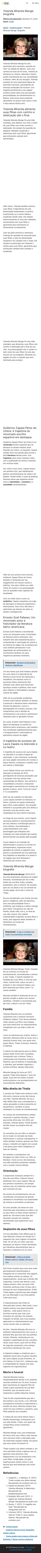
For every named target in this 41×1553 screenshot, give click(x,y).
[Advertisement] (20, 163)
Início (5, 28)
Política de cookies (24, 1550)
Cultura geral (16, 28)
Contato (13, 1550)
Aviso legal (30, 1547)
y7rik (11, 22)
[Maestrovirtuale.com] (6, 3)
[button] (27, 3)
